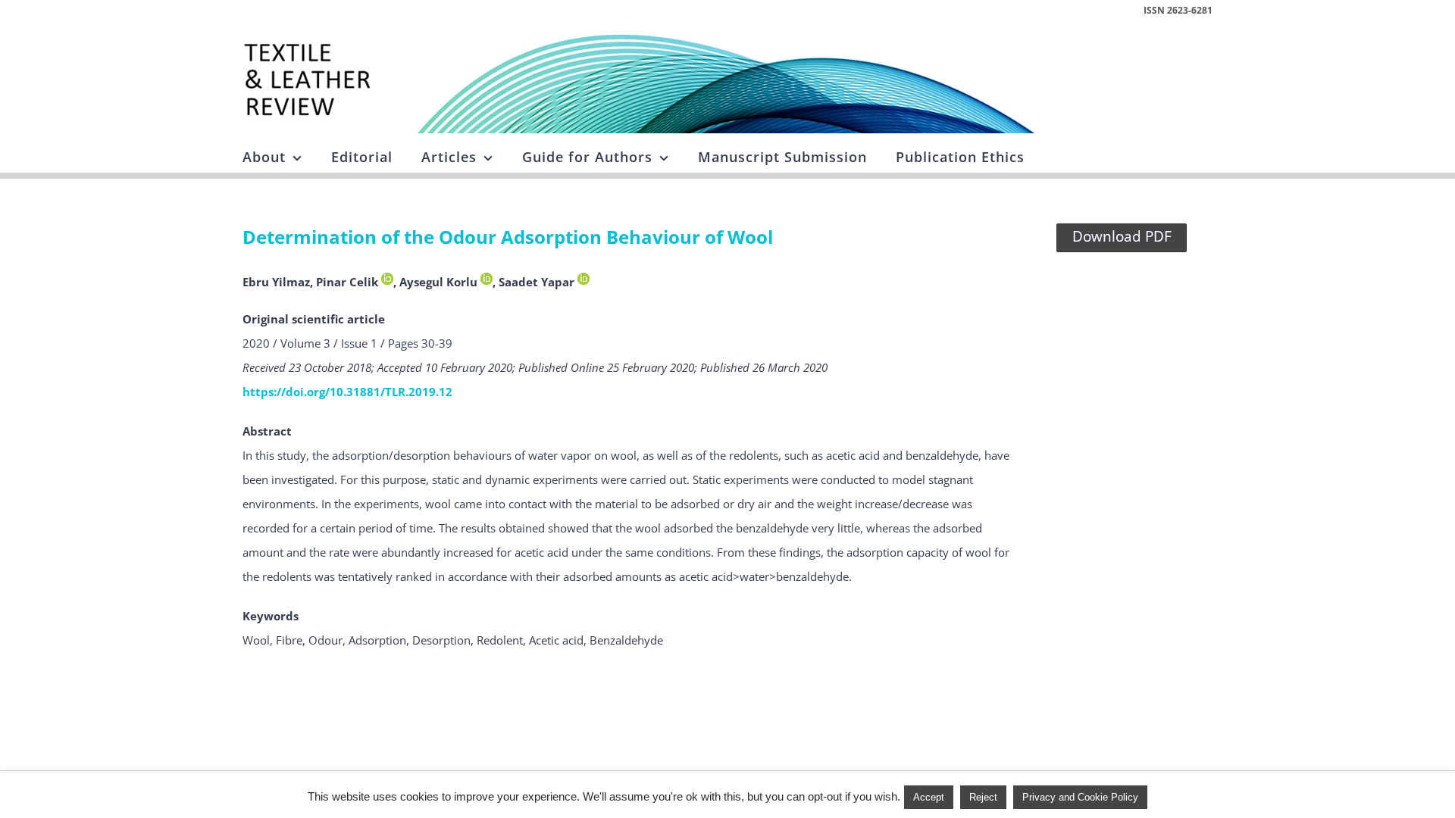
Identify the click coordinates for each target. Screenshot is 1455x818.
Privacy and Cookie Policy (1080, 797)
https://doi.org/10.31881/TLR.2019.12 (347, 391)
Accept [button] (928, 797)
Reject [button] (983, 797)
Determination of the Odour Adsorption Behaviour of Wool (507, 236)
